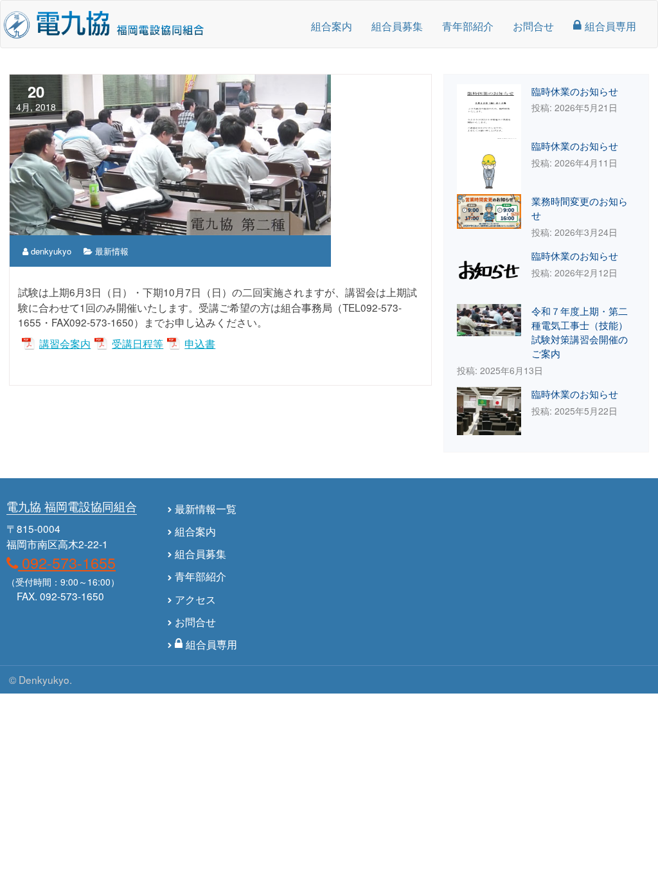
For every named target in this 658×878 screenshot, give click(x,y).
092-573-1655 (67, 562)
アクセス (195, 599)
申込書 (199, 343)
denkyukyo (49, 251)
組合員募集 (397, 25)
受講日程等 (137, 343)
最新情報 (112, 251)
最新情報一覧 (205, 508)
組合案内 (331, 25)
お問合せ (533, 25)
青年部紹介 (468, 25)
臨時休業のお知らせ (574, 91)
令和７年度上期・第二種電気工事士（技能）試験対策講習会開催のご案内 (579, 332)
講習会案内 (65, 343)
